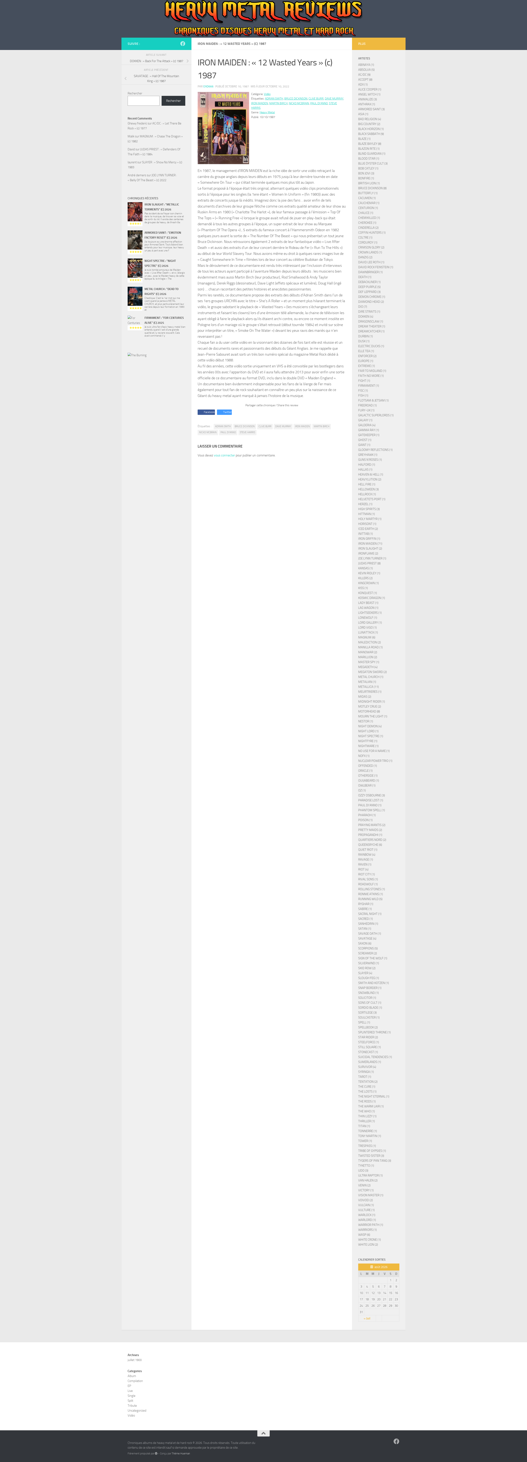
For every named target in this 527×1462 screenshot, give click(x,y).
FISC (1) (363, 390)
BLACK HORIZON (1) (371, 129)
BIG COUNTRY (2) (369, 124)
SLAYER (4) (365, 973)
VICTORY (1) (366, 1190)
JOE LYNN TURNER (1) (372, 558)
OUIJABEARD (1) (368, 780)
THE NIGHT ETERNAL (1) (373, 1096)
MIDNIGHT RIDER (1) (371, 701)
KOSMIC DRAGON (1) (371, 598)
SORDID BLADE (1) (370, 1007)
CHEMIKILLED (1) (369, 218)
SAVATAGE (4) (367, 938)
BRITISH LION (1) (369, 183)
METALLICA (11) (368, 687)
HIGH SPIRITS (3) (369, 509)
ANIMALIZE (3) (367, 99)
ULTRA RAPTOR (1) (370, 1175)
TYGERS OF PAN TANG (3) (374, 1161)
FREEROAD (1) (367, 405)
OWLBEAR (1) (366, 785)
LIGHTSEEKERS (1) (370, 613)
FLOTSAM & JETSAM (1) (373, 400)
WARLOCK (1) (366, 1215)
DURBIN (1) (365, 336)
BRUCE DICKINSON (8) (372, 188)
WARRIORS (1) (367, 1230)
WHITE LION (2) (368, 1244)
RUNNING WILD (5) (370, 899)
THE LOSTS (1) (367, 1091)
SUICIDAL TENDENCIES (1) (375, 1057)
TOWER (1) (365, 1141)
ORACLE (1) (365, 771)
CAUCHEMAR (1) (368, 203)
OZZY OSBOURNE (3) (371, 795)
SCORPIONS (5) (368, 948)
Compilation (135, 1381)
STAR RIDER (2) (368, 1037)
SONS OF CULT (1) (369, 1003)
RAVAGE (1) (365, 859)
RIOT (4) (363, 869)
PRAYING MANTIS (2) (371, 825)
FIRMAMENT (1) (368, 386)
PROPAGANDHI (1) (370, 835)
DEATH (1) (364, 277)
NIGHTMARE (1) (368, 746)
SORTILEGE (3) (367, 1012)
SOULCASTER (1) (369, 1017)
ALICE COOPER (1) (369, 89)
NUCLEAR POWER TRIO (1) (375, 761)
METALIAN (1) (367, 682)
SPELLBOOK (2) (368, 1027)
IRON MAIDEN (259, 103)
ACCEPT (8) (365, 79)
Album (132, 1376)
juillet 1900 (135, 1360)
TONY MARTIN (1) (369, 1136)
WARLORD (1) (367, 1220)
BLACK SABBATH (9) (371, 134)
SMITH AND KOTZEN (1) (373, 983)
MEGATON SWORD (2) (372, 672)
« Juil (367, 1318)
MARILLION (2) (367, 657)
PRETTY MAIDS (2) (370, 830)
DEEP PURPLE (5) (369, 287)
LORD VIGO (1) (367, 627)
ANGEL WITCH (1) (369, 94)
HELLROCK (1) (367, 494)
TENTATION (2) (368, 1082)
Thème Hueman (181, 1453)
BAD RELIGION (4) (369, 119)
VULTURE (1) (366, 1210)
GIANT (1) (364, 445)
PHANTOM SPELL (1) (371, 810)
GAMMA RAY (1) (368, 430)
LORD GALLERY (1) (370, 622)
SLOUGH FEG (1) (368, 978)
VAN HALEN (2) (368, 1180)
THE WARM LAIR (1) (371, 1106)
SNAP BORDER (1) (369, 988)
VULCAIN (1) (366, 1205)
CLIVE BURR (316, 98)
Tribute (132, 1405)
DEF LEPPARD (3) (369, 292)
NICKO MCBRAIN (299, 103)
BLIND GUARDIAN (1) (371, 153)
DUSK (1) (364, 341)
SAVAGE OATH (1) (369, 933)
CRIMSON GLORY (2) (371, 247)
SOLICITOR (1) (367, 998)
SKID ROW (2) (366, 968)
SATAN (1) (364, 929)
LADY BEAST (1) (368, 603)
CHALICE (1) (365, 213)
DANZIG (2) (365, 257)
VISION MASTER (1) (370, 1195)
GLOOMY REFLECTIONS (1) (375, 450)
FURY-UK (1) (366, 410)
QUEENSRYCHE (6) (370, 845)
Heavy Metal (267, 112)
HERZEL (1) (365, 504)
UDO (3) (363, 1170)
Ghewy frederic (137, 123)
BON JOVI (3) (366, 173)
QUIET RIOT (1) (367, 850)
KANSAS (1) (365, 568)
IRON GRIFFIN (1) (369, 539)
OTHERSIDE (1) (368, 775)
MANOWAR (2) (367, 652)
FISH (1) (363, 395)
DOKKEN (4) (365, 316)
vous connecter (224, 455)
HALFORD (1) (366, 464)
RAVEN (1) (364, 864)
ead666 (208, 86)
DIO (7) (362, 307)
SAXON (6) (364, 943)
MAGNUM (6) (366, 637)
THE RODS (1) (367, 1101)
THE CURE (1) (366, 1086)
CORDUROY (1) (367, 242)
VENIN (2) (364, 1185)
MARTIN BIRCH (278, 103)
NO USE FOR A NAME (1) (374, 751)
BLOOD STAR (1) (368, 158)
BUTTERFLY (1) (368, 193)
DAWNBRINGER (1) (370, 272)
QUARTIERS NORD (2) (372, 840)
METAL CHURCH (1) (370, 677)
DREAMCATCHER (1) (371, 331)
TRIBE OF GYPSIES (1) (372, 1151)
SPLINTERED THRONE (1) (374, 1032)
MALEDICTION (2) (369, 642)
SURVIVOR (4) (367, 1067)
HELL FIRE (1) (366, 484)
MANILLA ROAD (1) (370, 647)
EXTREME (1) (366, 366)
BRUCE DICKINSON (295, 98)
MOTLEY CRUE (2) (369, 706)
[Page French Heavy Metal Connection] (182, 43)
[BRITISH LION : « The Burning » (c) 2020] (156, 381)
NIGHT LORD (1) (368, 731)
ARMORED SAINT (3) (371, 109)
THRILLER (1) (366, 1121)
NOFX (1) (364, 756)
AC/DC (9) (364, 75)
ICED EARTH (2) (368, 529)
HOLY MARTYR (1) (369, 519)
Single (131, 1396)
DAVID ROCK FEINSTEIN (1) (375, 267)
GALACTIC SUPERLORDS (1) (376, 415)
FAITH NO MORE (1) (371, 376)
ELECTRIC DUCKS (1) (371, 346)
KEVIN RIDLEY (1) (369, 573)
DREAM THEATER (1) (371, 326)
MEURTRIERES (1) (369, 692)
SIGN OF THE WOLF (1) (372, 958)
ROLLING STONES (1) (371, 889)
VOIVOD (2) (365, 1200)
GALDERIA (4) (366, 425)
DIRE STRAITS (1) (369, 311)
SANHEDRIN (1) (368, 924)
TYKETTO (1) (366, 1165)
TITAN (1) (364, 1126)
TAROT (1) (364, 1077)
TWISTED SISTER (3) (371, 1156)
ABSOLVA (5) (366, 70)
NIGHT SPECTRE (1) (370, 736)
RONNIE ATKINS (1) (370, 894)
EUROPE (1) (365, 361)
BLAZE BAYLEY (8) (369, 144)
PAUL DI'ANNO (319, 103)
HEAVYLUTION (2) (369, 479)
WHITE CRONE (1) (369, 1240)
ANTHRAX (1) (366, 104)
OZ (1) (362, 790)
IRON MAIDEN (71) (370, 543)
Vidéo (267, 94)
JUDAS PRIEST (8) (369, 563)
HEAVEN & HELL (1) (370, 474)
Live (130, 1391)
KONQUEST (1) (367, 593)
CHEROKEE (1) (367, 223)
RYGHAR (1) (365, 904)
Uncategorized (137, 1410)
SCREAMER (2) (367, 953)
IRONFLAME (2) (368, 553)
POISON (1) (365, 820)
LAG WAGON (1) (368, 608)
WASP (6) (364, 1235)
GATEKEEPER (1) (368, 435)
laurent (132, 162)
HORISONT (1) (367, 524)
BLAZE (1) (364, 139)
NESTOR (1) (365, 721)
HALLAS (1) (365, 469)
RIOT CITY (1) (366, 874)
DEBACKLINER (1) (369, 282)
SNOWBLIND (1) (368, 993)
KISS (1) (363, 588)
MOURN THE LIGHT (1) (372, 716)
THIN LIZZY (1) (367, 1116)
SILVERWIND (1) (368, 963)
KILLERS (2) (365, 578)
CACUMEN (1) (367, 198)
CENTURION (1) (368, 208)
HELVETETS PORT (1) (371, 499)
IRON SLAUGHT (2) (370, 548)
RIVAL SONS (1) (368, 879)
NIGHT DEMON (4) (370, 726)
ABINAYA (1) (366, 65)
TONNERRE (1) (367, 1131)
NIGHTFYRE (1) (367, 741)
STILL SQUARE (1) (369, 1047)
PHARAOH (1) (367, 815)
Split (130, 1401)
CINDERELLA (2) (368, 228)
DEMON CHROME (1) (371, 297)
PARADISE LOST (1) (370, 800)
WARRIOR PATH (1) (370, 1225)
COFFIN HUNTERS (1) (372, 232)
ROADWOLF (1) (368, 884)
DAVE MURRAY (334, 98)
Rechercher (135, 93)
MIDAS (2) (364, 697)
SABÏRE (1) (365, 909)
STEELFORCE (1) (368, 1042)
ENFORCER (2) (367, 356)
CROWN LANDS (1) (370, 252)
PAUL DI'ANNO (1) (369, 805)
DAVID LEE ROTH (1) (371, 262)
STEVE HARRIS (247, 432)
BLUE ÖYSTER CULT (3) (373, 163)
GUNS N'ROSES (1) (370, 460)
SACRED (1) (365, 919)
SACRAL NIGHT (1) (369, 914)
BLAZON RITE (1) (369, 149)
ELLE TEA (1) (366, 351)
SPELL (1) (364, 1022)
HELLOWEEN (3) (368, 489)
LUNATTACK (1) (368, 632)
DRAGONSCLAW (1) (370, 321)
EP (129, 1386)
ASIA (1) (363, 114)
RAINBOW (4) (366, 854)
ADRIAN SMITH (274, 98)
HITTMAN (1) (366, 514)
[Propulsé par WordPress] (156, 1453)
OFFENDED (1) (367, 766)
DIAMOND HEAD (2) (371, 302)
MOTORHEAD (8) (369, 711)
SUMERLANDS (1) (369, 1062)
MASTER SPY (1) (368, 662)
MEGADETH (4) (368, 667)
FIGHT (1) (364, 381)
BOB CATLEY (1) (368, 168)
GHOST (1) (364, 440)
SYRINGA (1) (366, 1072)
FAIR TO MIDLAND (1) (372, 371)
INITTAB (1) (365, 534)
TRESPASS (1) (367, 1146)
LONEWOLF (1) (367, 618)
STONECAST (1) (368, 1052)
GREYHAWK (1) (367, 455)
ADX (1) (363, 84)
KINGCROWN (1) (368, 583)
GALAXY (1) (365, 420)
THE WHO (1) (366, 1111)
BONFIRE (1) (366, 178)
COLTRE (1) (365, 237)
